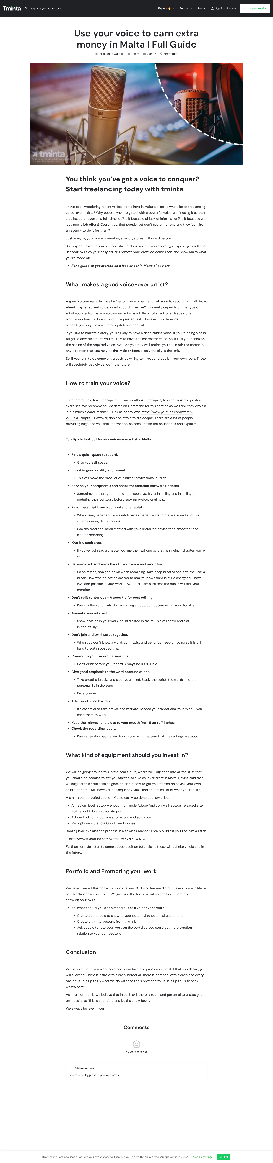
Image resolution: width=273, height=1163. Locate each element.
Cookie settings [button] (202, 1157)
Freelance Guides (112, 54)
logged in (90, 1075)
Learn (201, 8)
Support (184, 8)
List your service (257, 8)
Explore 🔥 (164, 8)
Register (232, 8)
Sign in (219, 8)
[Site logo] (12, 8)
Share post (171, 54)
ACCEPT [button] (223, 1157)
